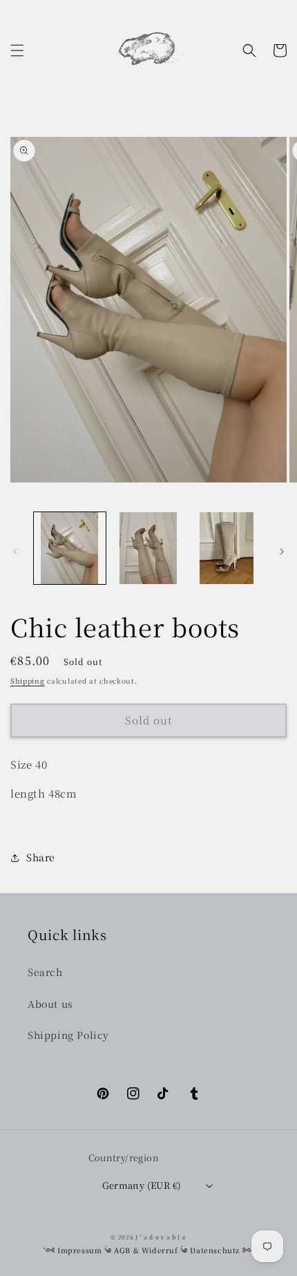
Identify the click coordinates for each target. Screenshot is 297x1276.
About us (50, 1004)
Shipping (27, 680)
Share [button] (40, 857)
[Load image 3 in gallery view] (226, 548)
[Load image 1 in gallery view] (70, 548)
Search (45, 972)
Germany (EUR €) (142, 1185)
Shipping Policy (68, 1035)
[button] (17, 50)
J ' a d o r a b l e (160, 1236)
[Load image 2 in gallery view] (148, 548)
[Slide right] (282, 551)
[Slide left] (15, 551)
